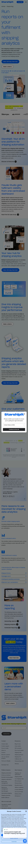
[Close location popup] (24, 414)
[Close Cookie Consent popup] (26, 811)
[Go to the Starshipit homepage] (14, 414)
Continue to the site (14, 429)
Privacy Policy (4, 817)
